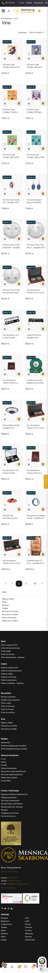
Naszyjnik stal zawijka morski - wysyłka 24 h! (36, 516)
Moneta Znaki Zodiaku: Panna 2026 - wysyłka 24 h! (12, 65)
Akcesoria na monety (10, 611)
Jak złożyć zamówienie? (10, 801)
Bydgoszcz (5, 921)
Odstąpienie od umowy (10, 813)
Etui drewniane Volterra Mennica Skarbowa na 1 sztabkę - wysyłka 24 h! (36, 471)
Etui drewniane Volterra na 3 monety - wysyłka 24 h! (36, 426)
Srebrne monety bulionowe (11, 671)
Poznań (28, 924)
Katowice (4, 934)
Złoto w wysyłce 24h (9, 645)
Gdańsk (4, 927)
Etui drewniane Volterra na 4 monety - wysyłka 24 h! (12, 561)
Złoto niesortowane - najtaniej (12, 657)
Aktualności (38, 3)
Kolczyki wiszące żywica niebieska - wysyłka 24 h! (34, 201)
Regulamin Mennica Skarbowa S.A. (14, 794)
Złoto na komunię (8, 706)
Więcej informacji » (8, 888)
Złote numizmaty (7, 654)
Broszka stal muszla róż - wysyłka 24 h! (11, 201)
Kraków (4, 940)
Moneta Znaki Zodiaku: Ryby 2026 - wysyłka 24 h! (36, 156)
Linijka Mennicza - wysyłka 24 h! (34, 336)
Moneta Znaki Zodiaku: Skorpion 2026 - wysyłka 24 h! (36, 65)
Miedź (4, 602)
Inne (4, 591)
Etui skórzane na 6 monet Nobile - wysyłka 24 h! (11, 471)
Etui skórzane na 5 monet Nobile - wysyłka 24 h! (11, 336)
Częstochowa (6, 924)
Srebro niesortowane (9, 680)
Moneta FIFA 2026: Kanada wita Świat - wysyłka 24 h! (11, 291)
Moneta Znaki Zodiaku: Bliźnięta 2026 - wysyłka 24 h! (36, 110)
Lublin (27, 921)
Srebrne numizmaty (8, 677)
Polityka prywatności (9, 797)
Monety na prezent (8, 697)
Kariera (3, 762)
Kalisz (3, 930)
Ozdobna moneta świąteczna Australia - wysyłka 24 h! (35, 381)
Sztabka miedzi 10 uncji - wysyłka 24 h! (36, 561)
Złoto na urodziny (8, 712)
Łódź (27, 918)
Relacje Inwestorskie (9, 768)
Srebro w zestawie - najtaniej (12, 683)
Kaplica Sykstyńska (9, 618)
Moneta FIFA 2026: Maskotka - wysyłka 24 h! (11, 246)
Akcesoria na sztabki (10, 614)
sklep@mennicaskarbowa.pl (17, 884)
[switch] (42, 969)
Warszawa (29, 934)
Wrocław (28, 937)
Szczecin (28, 930)
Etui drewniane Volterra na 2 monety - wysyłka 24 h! (36, 291)
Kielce (3, 937)
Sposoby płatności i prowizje (12, 807)
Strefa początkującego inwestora (13, 746)
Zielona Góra (30, 940)
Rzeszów (28, 927)
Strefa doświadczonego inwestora (14, 749)
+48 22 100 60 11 (14, 881)
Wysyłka (4, 810)
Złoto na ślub (6, 703)
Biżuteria (5, 605)
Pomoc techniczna (8, 816)
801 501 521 (10, 3)
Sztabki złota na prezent (10, 700)
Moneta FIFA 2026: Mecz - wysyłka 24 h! (36, 246)
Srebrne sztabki (7, 674)
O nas (21, 3)
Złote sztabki (6, 651)
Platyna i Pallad (8, 599)
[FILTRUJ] (46, 486)
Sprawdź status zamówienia (11, 804)
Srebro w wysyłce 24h (9, 668)
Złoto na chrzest (7, 709)
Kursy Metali (5, 781)
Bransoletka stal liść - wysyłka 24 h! (12, 426)
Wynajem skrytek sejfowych (12, 774)
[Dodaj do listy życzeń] (5, 54)
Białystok (4, 918)
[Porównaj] (5, 59)
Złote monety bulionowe (10, 648)
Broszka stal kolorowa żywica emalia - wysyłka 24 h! (11, 516)
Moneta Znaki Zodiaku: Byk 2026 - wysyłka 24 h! (11, 156)
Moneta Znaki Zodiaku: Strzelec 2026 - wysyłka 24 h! (12, 110)
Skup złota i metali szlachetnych (13, 771)
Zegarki (5, 608)
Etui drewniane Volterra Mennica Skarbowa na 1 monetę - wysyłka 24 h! (12, 381)
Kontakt (29, 3)
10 (35, 583)
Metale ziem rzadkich (10, 621)
